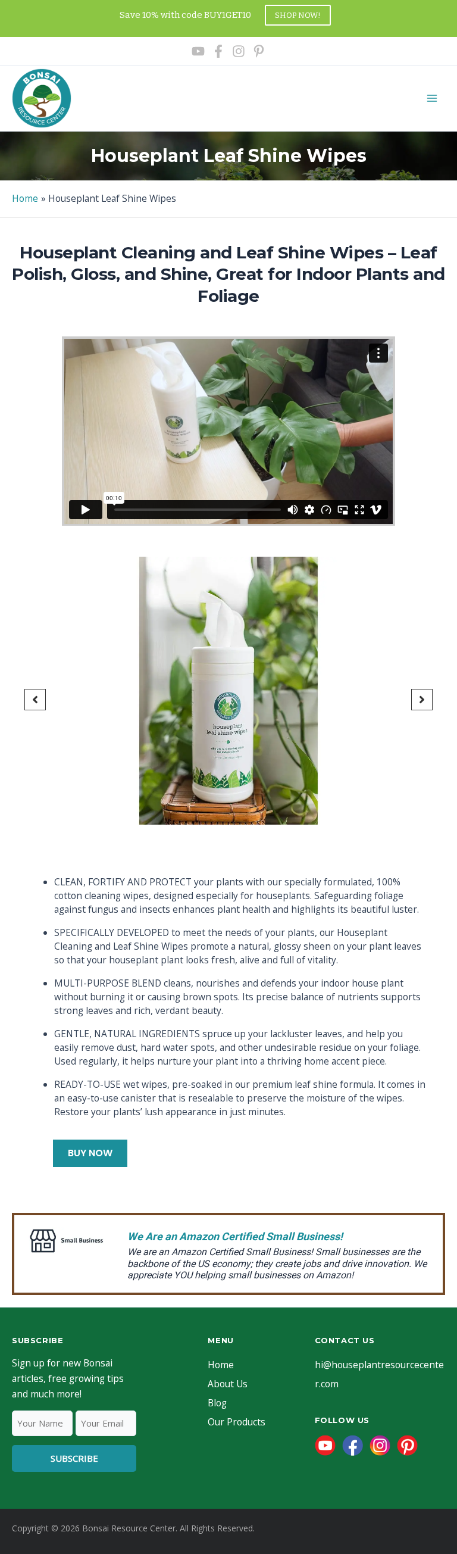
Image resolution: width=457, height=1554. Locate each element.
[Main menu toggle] (432, 98)
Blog (217, 1402)
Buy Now (90, 1153)
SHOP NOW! (298, 15)
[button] (35, 699)
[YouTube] (198, 51)
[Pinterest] (258, 51)
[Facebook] (218, 51)
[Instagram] (238, 51)
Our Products (236, 1421)
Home (221, 1364)
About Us (228, 1383)
